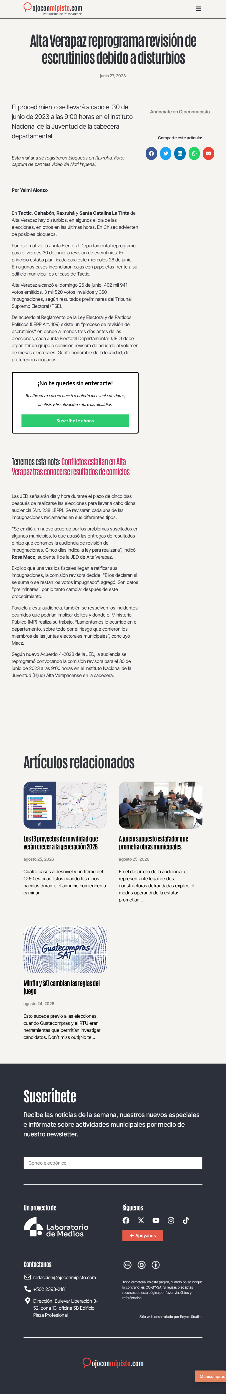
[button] (151, 153)
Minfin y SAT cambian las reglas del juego (62, 987)
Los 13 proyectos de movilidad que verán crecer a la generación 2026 (61, 842)
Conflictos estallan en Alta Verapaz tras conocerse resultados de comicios (70, 466)
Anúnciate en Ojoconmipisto (180, 112)
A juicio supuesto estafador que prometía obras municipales (153, 842)
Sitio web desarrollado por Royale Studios (170, 1316)
